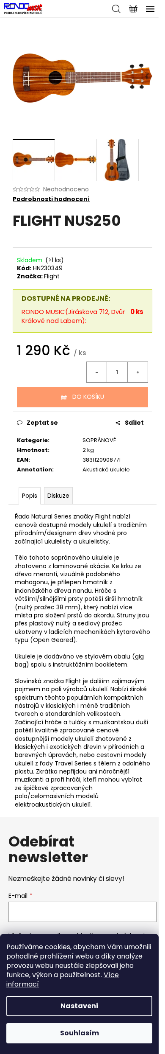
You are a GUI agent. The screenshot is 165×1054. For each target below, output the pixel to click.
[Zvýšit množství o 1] (137, 372)
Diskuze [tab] (58, 495)
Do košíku (88, 396)
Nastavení (79, 1006)
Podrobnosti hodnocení (51, 199)
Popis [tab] (29, 495)
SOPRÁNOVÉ (99, 440)
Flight (52, 276)
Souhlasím (79, 1033)
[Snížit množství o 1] (97, 372)
